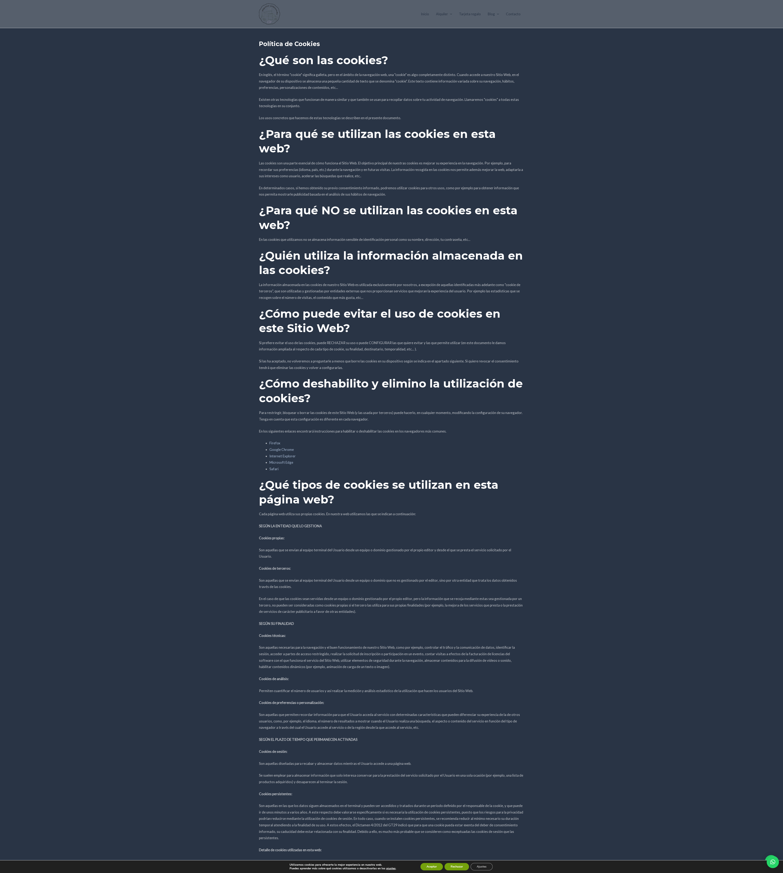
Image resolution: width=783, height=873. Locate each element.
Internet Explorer (282, 456)
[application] (450, 14)
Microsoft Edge (281, 462)
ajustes (391, 868)
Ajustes (482, 867)
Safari (274, 469)
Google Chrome (281, 449)
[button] (773, 862)
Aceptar (432, 867)
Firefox (274, 443)
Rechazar (457, 867)
